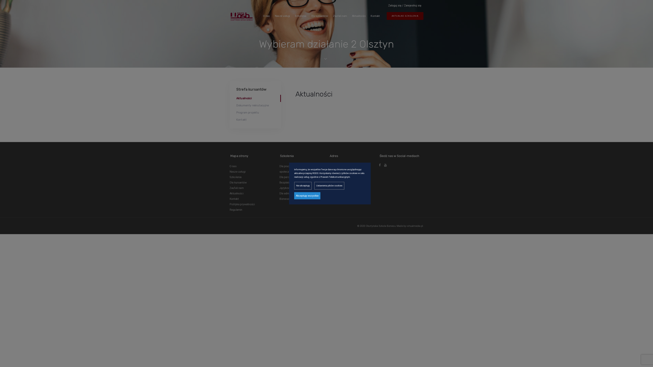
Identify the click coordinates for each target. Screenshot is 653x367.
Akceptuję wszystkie (307, 195)
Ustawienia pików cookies (329, 185)
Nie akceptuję (303, 185)
